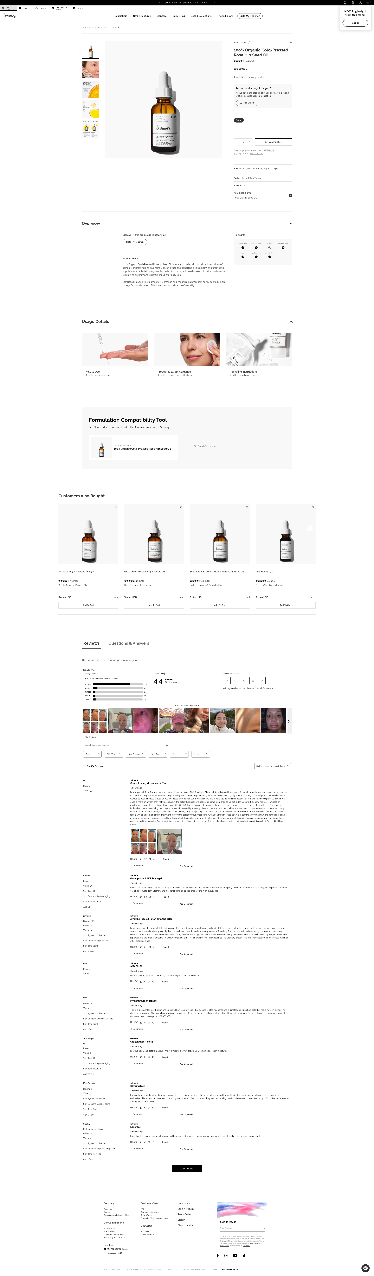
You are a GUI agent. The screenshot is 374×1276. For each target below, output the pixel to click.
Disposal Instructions (150, 1212)
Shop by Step (101, 27)
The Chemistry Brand (62, 8)
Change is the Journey (114, 1234)
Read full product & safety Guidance (174, 375)
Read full (97, 375)
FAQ (142, 1209)
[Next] (214, 2)
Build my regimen (134, 242)
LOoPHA (43, 8)
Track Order (184, 1214)
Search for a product (207, 446)
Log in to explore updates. (187, 4)
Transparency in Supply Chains (117, 1215)
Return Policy (147, 1215)
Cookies (215, 1269)
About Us (108, 1209)
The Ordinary (10, 8)
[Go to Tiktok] (244, 1255)
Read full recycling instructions (244, 375)
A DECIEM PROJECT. (230, 1269)
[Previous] (159, 2)
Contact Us (246, 1246)
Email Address (226, 1228)
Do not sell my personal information (194, 1269)
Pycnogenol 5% (264, 571)
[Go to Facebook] (218, 1255)
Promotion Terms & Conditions (154, 1218)
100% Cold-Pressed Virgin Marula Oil (144, 571)
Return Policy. (256, 153)
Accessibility (109, 1228)
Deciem (80, 8)
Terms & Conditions (154, 1269)
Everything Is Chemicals (114, 1237)
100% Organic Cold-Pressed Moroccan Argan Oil (217, 571)
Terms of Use (224, 1246)
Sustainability (109, 1231)
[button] (142, 16)
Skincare (86, 27)
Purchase (145, 1231)
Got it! (355, 23)
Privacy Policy (254, 1243)
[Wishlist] (290, 41)
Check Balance (147, 1234)
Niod (25, 8)
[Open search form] (345, 2)
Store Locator (185, 1225)
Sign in (181, 1219)
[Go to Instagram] (225, 1255)
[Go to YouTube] (235, 1255)
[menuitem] (8, 8)
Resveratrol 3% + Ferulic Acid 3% (76, 571)
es (118, 1253)
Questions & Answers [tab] (128, 643)
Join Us (107, 1212)
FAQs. (272, 150)
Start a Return (186, 1209)
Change (125, 1249)
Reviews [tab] (91, 643)
